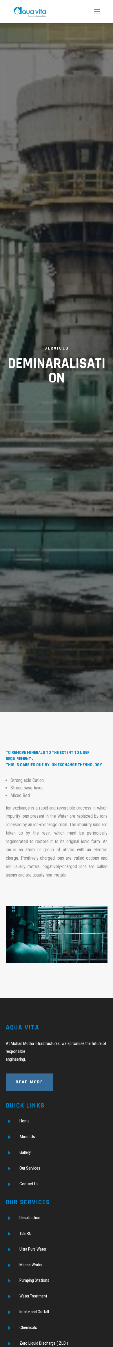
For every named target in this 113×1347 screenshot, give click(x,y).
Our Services (29, 1168)
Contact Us (29, 1183)
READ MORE (29, 1082)
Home (24, 1121)
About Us (27, 1136)
